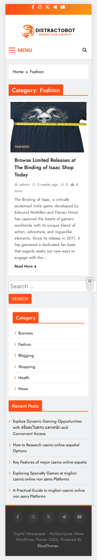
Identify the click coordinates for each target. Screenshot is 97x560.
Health (23, 378)
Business (25, 333)
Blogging (26, 355)
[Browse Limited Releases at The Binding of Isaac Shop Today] (48, 127)
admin (24, 184)
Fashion (22, 146)
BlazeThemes (47, 545)
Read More (24, 266)
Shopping (26, 367)
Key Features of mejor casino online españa (49, 462)
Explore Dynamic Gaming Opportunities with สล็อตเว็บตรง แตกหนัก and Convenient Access (47, 427)
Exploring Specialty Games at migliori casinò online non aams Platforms (45, 476)
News (23, 389)
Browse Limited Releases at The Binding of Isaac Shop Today (45, 167)
